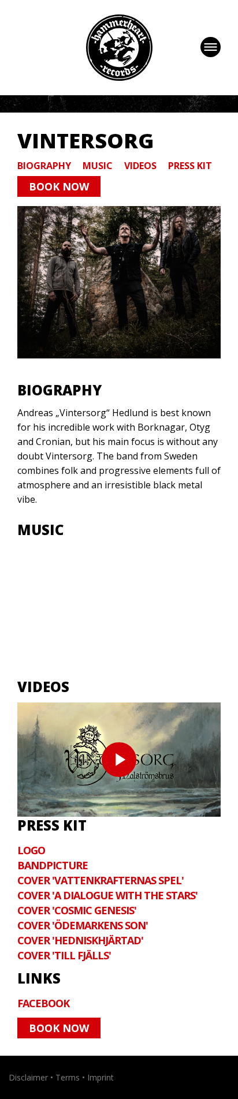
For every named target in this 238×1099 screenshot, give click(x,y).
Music (98, 165)
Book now (59, 186)
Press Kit (190, 165)
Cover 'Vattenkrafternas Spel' (100, 880)
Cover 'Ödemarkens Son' (82, 925)
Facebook (43, 1003)
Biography (44, 165)
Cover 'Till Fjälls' (64, 955)
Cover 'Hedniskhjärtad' (80, 940)
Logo (31, 850)
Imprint (100, 1077)
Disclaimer (28, 1077)
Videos (140, 165)
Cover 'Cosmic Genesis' (76, 910)
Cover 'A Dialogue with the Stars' (107, 895)
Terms (67, 1077)
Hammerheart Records (119, 47)
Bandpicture (52, 865)
